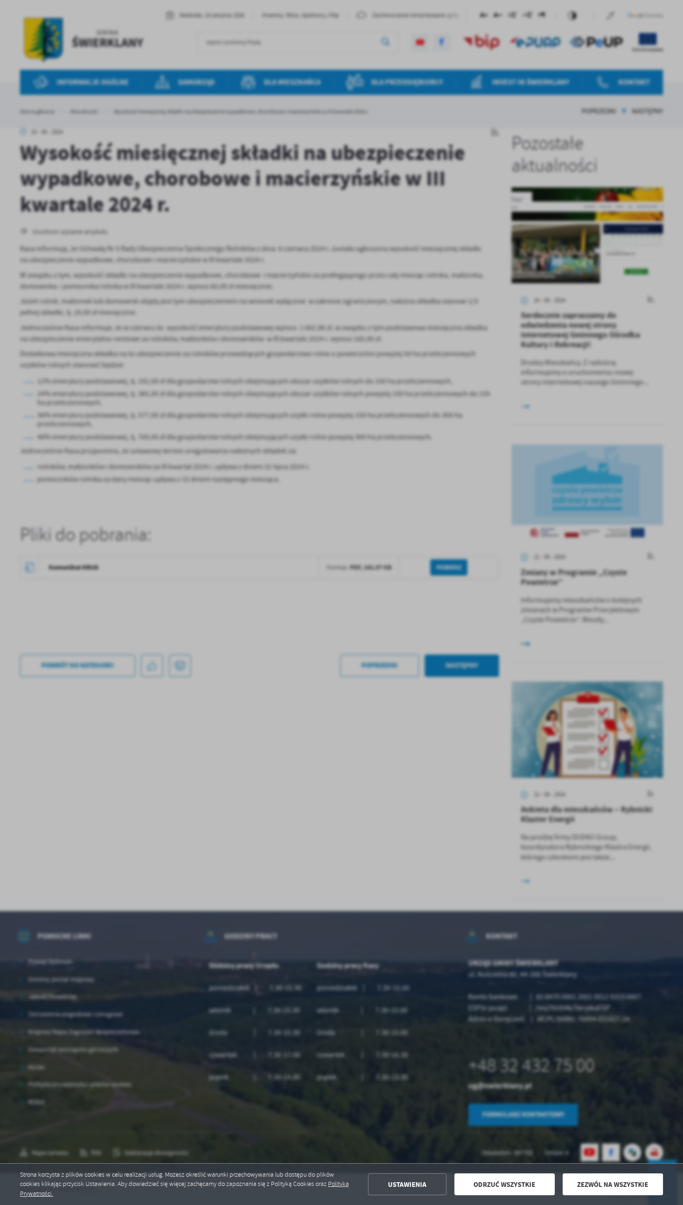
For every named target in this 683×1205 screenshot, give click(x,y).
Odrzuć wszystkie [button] (504, 1184)
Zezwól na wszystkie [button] (612, 1184)
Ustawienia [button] (407, 1184)
